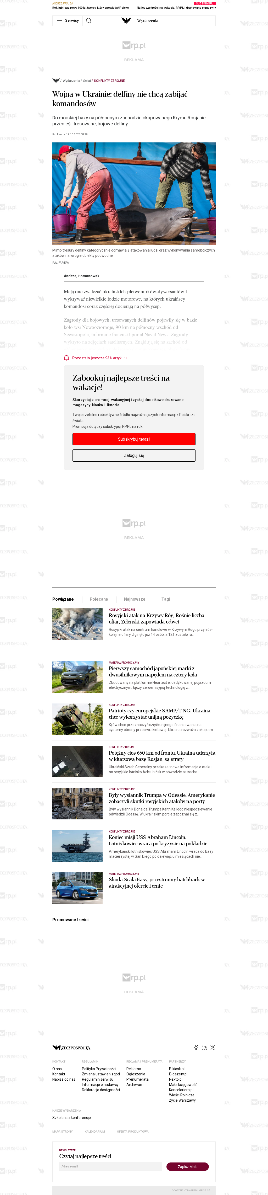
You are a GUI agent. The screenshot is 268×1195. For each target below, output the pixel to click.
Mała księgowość (183, 1084)
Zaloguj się (134, 455)
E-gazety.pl (178, 1074)
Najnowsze (135, 599)
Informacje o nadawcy (100, 1084)
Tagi (165, 599)
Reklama (133, 1069)
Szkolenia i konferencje (71, 1118)
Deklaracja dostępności (101, 1090)
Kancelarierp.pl (181, 1090)
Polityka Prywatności (99, 1069)
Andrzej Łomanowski (82, 276)
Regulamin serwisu (97, 1079)
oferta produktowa (133, 1131)
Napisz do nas (63, 1079)
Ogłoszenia (135, 1074)
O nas (57, 1069)
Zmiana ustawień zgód (101, 1074)
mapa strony (62, 1131)
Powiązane (63, 599)
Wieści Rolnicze (181, 1095)
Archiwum (134, 1084)
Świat (87, 81)
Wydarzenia (147, 20)
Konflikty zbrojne (109, 81)
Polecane (99, 599)
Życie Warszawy (182, 1100)
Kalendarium (95, 1131)
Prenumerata (137, 1079)
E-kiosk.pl (177, 1069)
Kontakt (58, 1074)
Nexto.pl (175, 1079)
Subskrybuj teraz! (134, 439)
